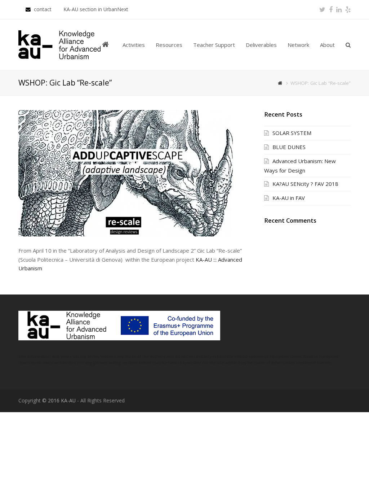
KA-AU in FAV (288, 197)
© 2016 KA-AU (59, 400)
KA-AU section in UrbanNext (95, 9)
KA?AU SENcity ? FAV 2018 (305, 183)
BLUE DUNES (289, 146)
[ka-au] (59, 44)
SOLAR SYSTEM (291, 132)
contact (43, 9)
